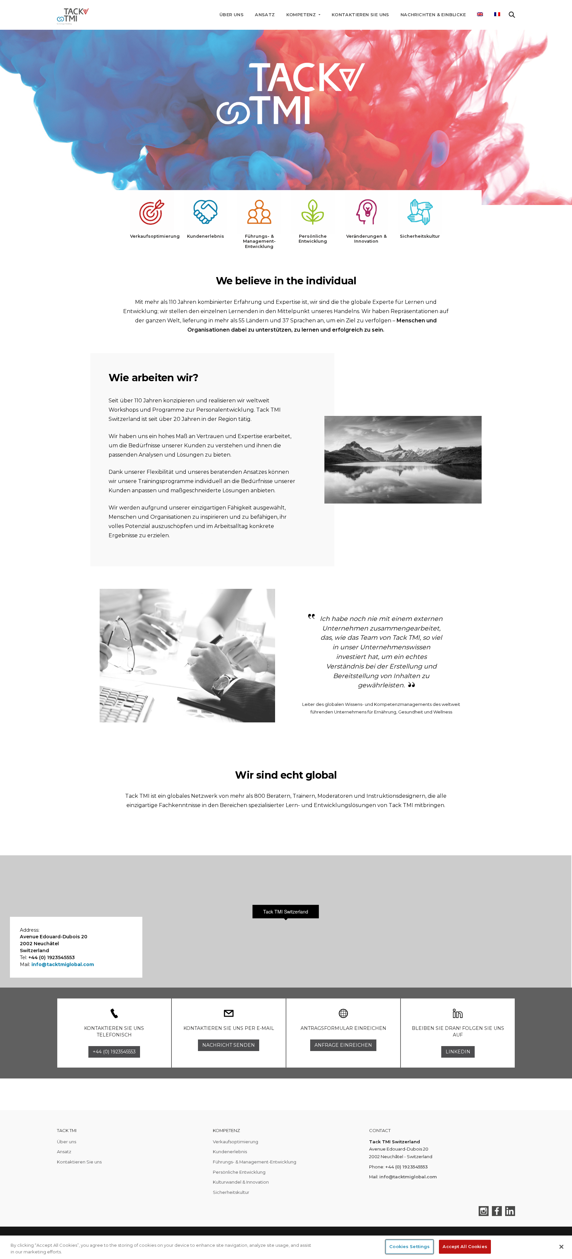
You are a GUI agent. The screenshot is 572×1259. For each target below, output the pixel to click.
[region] (286, 1247)
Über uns (231, 14)
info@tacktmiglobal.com (62, 964)
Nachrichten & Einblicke (433, 14)
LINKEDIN (458, 1052)
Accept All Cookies (465, 1246)
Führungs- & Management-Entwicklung (254, 1161)
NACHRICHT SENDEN (228, 1045)
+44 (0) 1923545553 (406, 1166)
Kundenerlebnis (230, 1151)
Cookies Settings (409, 1246)
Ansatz (265, 14)
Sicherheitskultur (231, 1192)
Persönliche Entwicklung (239, 1172)
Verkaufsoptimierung (235, 1141)
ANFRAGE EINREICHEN (343, 1045)
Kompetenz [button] (301, 14)
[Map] (285, 921)
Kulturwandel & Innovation (241, 1182)
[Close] (561, 1246)
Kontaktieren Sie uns (360, 14)
